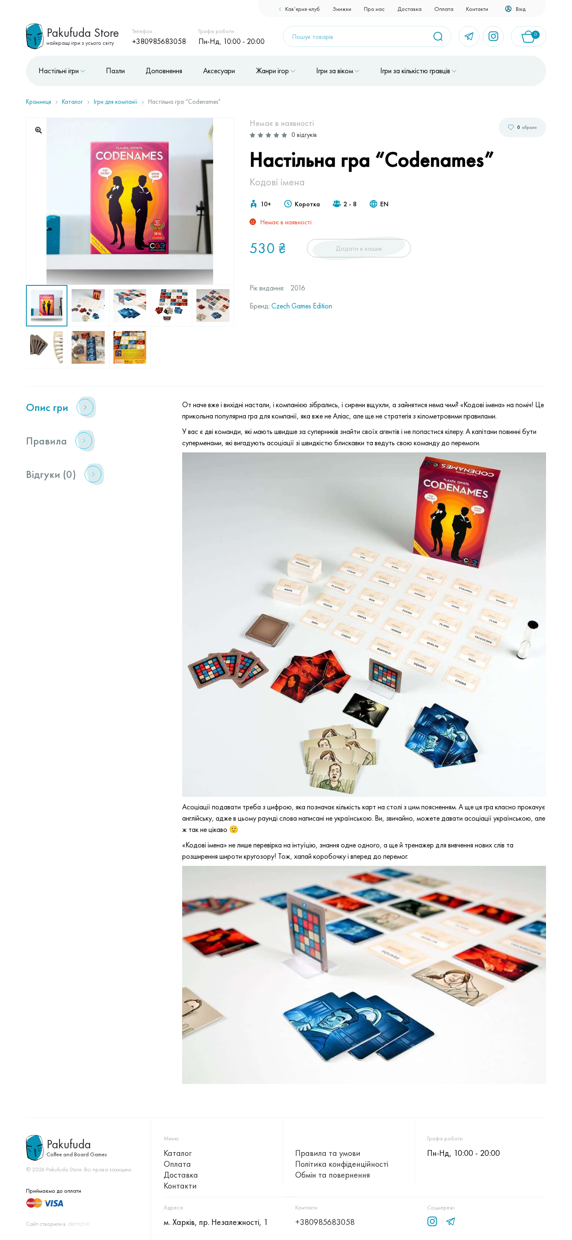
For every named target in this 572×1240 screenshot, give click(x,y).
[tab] (93, 407)
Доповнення (164, 70)
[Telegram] (469, 36)
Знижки (341, 9)
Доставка (409, 9)
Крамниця (38, 102)
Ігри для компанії (115, 102)
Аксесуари (219, 70)
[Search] (440, 36)
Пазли (115, 70)
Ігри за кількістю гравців (415, 70)
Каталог (72, 102)
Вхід (521, 9)
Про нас (374, 9)
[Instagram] (493, 36)
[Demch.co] (78, 1224)
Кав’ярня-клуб (302, 9)
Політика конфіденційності (341, 1163)
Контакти (477, 9)
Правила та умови (328, 1153)
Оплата (443, 9)
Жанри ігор (272, 70)
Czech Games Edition (301, 306)
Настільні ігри (59, 70)
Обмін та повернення (332, 1174)
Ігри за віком (334, 70)
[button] (38, 130)
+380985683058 (159, 41)
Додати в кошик (359, 248)
